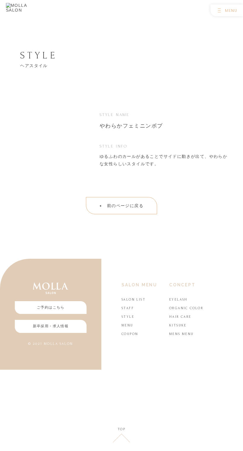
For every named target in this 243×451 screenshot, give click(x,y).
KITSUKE (178, 325)
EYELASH (178, 299)
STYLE (128, 317)
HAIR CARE (180, 317)
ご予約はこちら (51, 307)
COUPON (130, 334)
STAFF (128, 308)
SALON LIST (134, 299)
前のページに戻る (125, 205)
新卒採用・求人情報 (51, 326)
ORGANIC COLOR (186, 308)
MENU (127, 325)
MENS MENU (181, 334)
